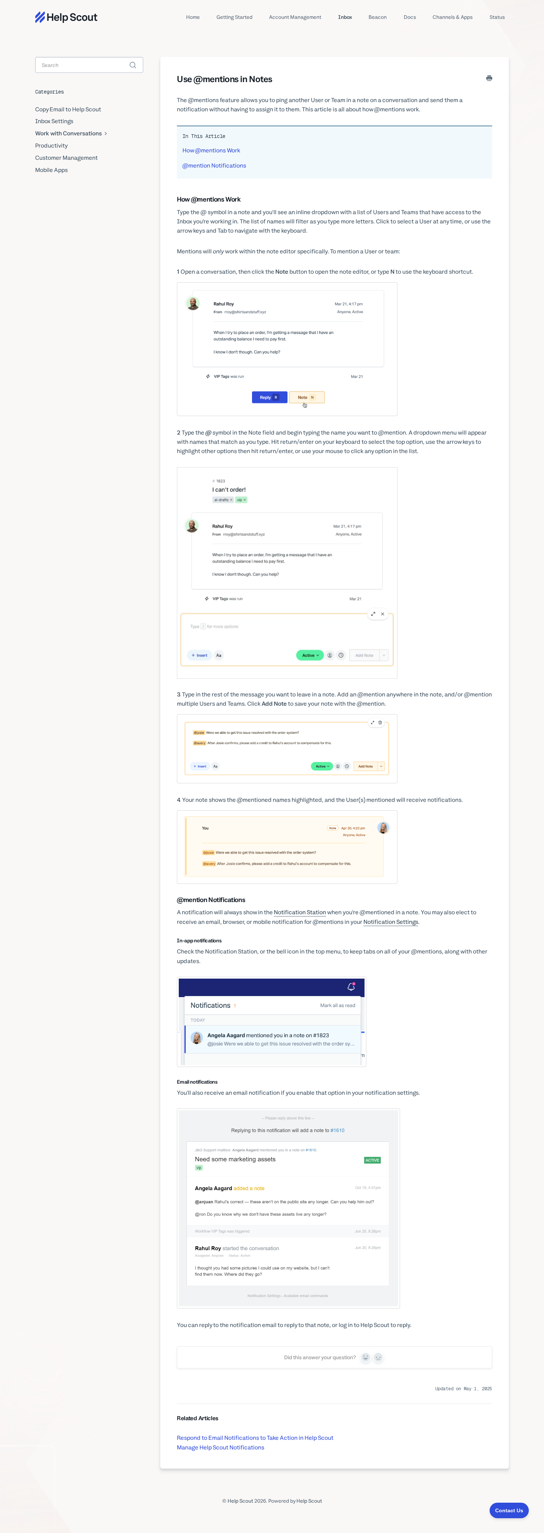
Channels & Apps (453, 17)
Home (193, 17)
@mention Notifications (214, 165)
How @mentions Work (211, 150)
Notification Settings (390, 922)
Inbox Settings (54, 121)
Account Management (295, 17)
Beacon (378, 17)
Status (497, 17)
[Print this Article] (489, 78)
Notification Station (300, 912)
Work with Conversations (69, 133)
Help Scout (240, 1500)
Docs (410, 17)
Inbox (345, 17)
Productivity (51, 145)
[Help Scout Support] (66, 17)
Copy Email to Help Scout (68, 109)
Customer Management (66, 158)
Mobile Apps (51, 170)
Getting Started (234, 17)
